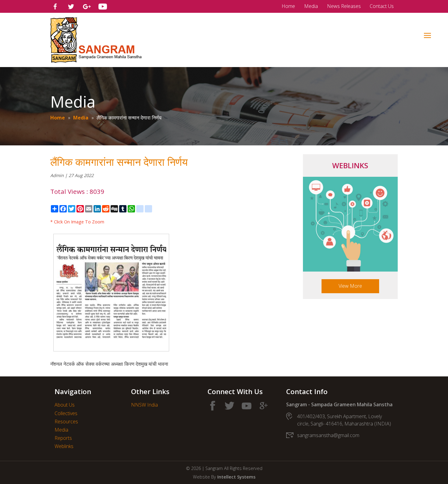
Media (311, 6)
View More (350, 286)
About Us (65, 404)
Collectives (66, 413)
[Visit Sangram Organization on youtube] (246, 406)
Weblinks (64, 446)
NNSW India (144, 404)
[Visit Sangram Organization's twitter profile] (71, 6)
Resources (66, 421)
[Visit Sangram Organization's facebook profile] (55, 6)
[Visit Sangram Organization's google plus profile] (87, 6)
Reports (63, 438)
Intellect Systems (236, 477)
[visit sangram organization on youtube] (103, 6)
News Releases (344, 6)
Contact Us (382, 6)
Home (288, 6)
